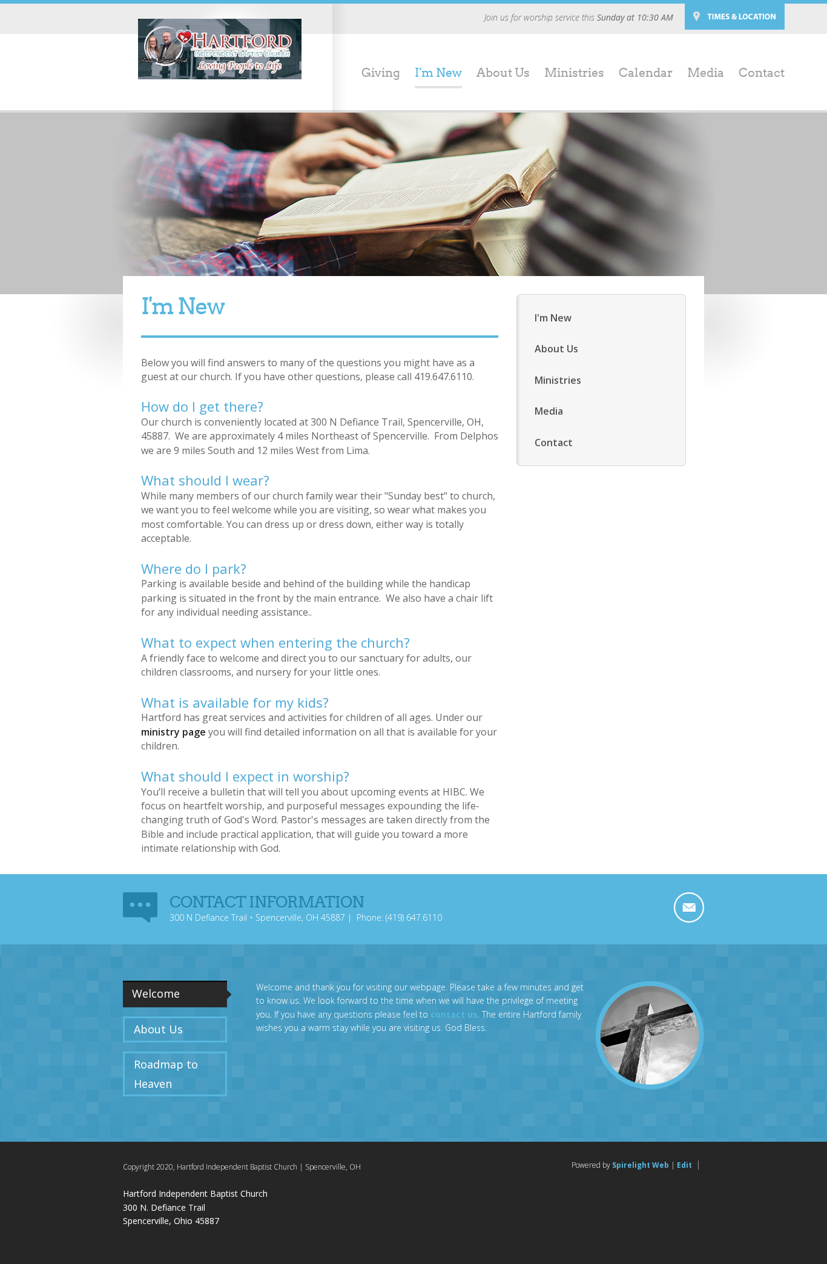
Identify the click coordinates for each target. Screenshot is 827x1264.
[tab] (177, 994)
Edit (684, 1165)
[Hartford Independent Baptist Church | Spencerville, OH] (219, 49)
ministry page (173, 732)
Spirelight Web (640, 1165)
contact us (454, 1014)
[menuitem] (373, 73)
